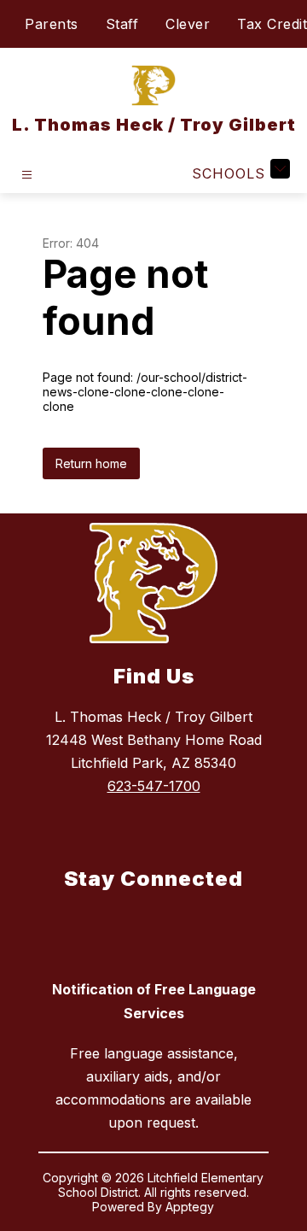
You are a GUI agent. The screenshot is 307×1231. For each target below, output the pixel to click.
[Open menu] (27, 175)
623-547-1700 (153, 785)
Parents (51, 23)
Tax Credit (272, 23)
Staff (122, 23)
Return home (91, 463)
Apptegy (189, 1206)
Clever (187, 23)
